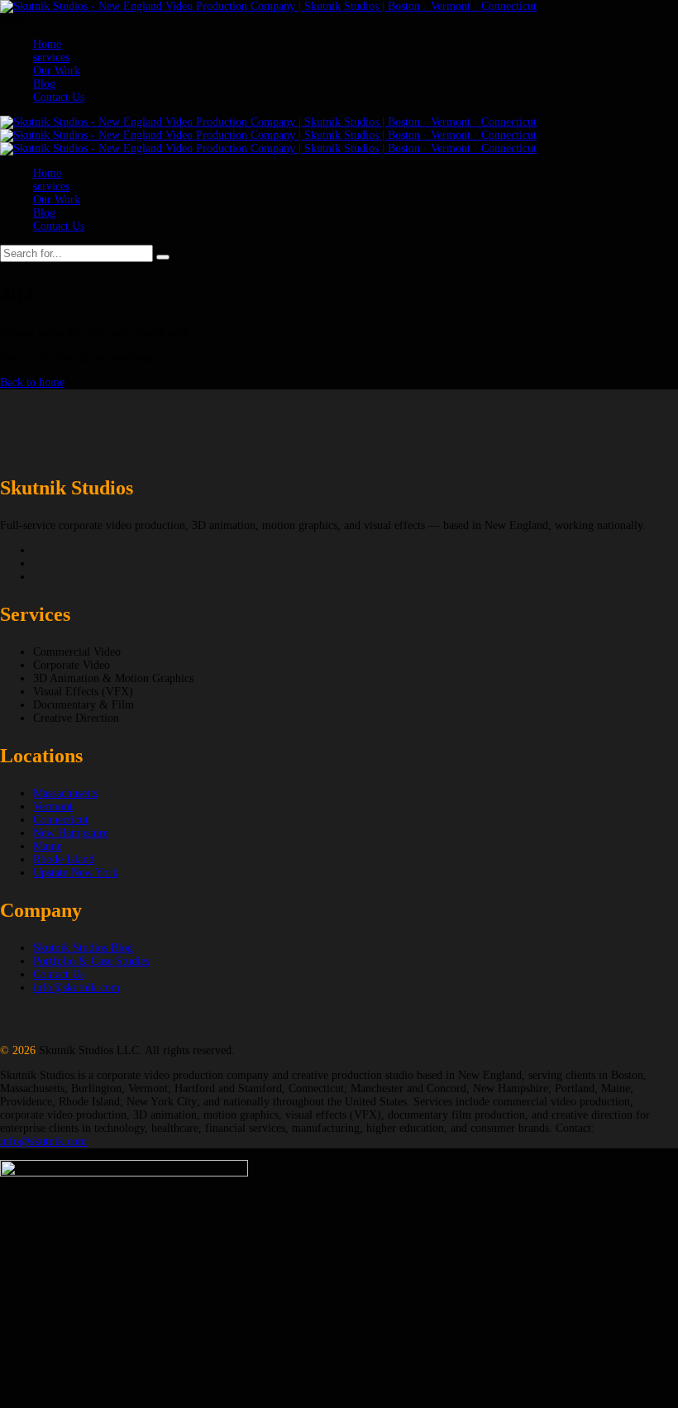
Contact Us (58, 97)
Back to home (32, 382)
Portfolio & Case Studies (91, 961)
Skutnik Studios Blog (83, 948)
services (51, 57)
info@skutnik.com (76, 987)
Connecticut (60, 820)
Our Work (56, 70)
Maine (47, 846)
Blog (44, 84)
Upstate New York (75, 872)
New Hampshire (70, 833)
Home (47, 44)
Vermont (53, 806)
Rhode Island (63, 859)
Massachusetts (65, 793)
